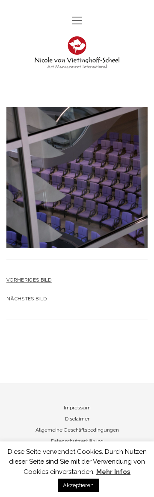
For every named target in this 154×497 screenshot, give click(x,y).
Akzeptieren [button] (78, 485)
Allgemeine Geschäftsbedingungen (77, 430)
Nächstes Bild (26, 299)
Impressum (77, 408)
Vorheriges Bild (29, 280)
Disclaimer (77, 419)
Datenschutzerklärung (77, 441)
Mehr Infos (113, 472)
